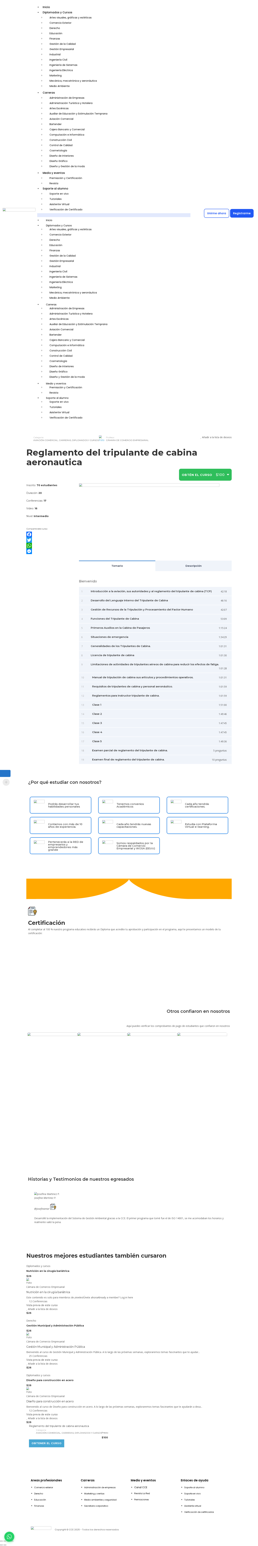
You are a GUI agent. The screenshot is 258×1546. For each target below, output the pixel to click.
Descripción (194, 565)
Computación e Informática (66, 134)
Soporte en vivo (59, 193)
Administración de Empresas (66, 98)
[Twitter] (50, 540)
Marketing (55, 75)
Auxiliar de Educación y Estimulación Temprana (78, 113)
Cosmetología (58, 150)
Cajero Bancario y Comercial (67, 129)
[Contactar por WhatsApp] (9, 1537)
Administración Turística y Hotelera (70, 103)
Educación (55, 33)
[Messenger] (50, 551)
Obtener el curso (47, 1443)
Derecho (54, 28)
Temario (117, 565)
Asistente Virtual (59, 204)
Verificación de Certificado (65, 209)
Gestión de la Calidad (62, 44)
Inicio (46, 7)
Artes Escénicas (59, 108)
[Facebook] (50, 534)
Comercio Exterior (60, 23)
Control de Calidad (60, 145)
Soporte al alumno (55, 188)
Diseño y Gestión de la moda (67, 166)
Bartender (55, 124)
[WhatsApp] (50, 545)
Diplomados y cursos (85, 440)
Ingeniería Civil (58, 59)
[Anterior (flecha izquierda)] (1, 1544)
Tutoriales (55, 199)
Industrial (55, 54)
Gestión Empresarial (61, 49)
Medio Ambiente (59, 86)
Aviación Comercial (61, 119)
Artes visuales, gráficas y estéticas (70, 17)
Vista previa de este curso (42, 1305)
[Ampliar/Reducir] (1, 1541)
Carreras (49, 92)
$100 (220, 475)
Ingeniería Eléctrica (61, 70)
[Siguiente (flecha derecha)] (5, 1544)
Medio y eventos (54, 173)
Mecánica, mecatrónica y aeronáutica (73, 81)
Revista (53, 183)
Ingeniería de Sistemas (63, 65)
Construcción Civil (60, 140)
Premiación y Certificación (65, 178)
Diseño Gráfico (58, 161)
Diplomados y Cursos (57, 12)
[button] (113, 215)
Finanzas (54, 38)
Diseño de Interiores (61, 156)
